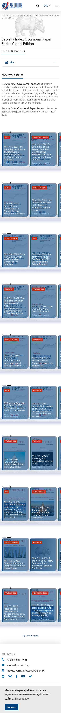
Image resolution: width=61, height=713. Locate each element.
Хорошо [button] (11, 707)
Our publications (16, 15)
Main (4, 15)
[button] (9, 132)
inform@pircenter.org (18, 665)
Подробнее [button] (22, 698)
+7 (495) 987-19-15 (17, 659)
